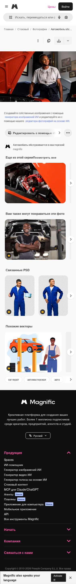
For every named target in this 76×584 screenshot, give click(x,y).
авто (57, 379)
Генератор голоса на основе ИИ (25, 479)
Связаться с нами (18, 552)
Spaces (9, 460)
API (6, 514)
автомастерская (36, 379)
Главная (9, 29)
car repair (13, 379)
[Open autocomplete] (9, 17)
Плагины (14, 499)
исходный (27, 54)
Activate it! (58, 577)
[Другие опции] (38, 41)
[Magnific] (38, 403)
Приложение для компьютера (28, 504)
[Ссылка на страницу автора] (7, 147)
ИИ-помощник (13, 465)
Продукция (13, 452)
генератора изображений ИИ (22, 116)
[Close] (70, 577)
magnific (17, 149)
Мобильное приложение (20, 509)
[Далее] (59, 133)
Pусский (38, 435)
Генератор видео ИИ (18, 475)
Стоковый (23, 29)
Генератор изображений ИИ (22, 470)
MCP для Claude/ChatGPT (21, 489)
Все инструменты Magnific (21, 519)
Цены (52, 6)
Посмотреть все (44, 157)
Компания (12, 541)
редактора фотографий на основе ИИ (47, 121)
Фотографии (40, 29)
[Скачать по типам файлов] (68, 41)
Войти (66, 6)
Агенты (13, 494)
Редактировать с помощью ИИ (35, 133)
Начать (10, 529)
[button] (38, 435)
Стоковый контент (16, 484)
